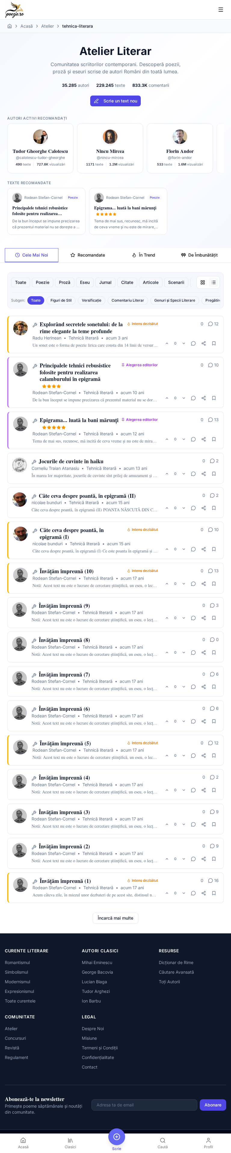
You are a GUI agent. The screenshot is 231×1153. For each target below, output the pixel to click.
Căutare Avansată (176, 972)
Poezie (42, 282)
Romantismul (17, 962)
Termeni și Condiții (100, 1047)
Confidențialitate (98, 1057)
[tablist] (115, 255)
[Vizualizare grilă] (203, 282)
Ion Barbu (91, 1000)
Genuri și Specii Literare (174, 300)
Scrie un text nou (120, 100)
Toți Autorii (169, 981)
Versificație (91, 300)
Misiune (89, 1038)
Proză (64, 282)
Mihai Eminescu (97, 962)
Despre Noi (93, 1028)
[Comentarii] (193, 343)
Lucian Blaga (94, 981)
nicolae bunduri (47, 502)
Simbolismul (16, 972)
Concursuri (15, 1038)
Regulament (16, 1057)
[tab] (31, 255)
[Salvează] (214, 343)
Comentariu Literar (128, 300)
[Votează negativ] (184, 343)
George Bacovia (97, 972)
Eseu (85, 282)
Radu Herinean (46, 337)
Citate (127, 282)
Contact (89, 1066)
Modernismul (17, 981)
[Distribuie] (203, 343)
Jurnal (105, 282)
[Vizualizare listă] (213, 282)
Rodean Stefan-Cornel (54, 392)
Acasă (26, 26)
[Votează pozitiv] (167, 343)
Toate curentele (20, 1000)
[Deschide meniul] (220, 9)
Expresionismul (19, 991)
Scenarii (176, 282)
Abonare (213, 1104)
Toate (20, 282)
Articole (151, 282)
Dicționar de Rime (176, 962)
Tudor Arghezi (96, 991)
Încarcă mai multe (115, 917)
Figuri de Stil (61, 300)
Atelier (47, 26)
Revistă (12, 1047)
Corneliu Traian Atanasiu (55, 468)
